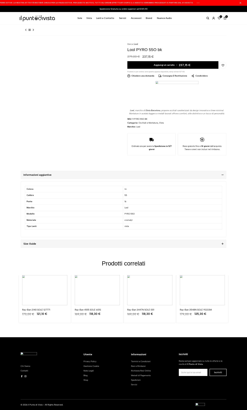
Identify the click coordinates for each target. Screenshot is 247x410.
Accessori (136, 18)
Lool (136, 44)
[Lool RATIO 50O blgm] (26, 30)
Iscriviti (218, 372)
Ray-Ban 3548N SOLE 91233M (196, 309)
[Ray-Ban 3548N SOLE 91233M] (202, 290)
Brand (149, 18)
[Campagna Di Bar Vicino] (242, 3)
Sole (79, 18)
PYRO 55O (130, 214)
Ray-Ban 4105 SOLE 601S (88, 309)
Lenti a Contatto (105, 18)
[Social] (22, 376)
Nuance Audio (164, 18)
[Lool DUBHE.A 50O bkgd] (33, 30)
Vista (89, 18)
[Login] (213, 18)
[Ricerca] (208, 18)
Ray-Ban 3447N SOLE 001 (140, 309)
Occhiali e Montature (148, 123)
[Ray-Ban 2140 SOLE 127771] (44, 290)
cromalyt (129, 220)
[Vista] (30, 30)
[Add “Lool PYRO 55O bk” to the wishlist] (222, 65)
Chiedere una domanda (142, 76)
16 (125, 201)
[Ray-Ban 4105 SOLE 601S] (97, 290)
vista (127, 226)
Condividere (201, 76)
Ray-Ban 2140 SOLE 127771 (36, 309)
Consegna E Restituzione (175, 76)
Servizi (122, 18)
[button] (219, 18)
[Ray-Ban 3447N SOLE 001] (149, 290)
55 (126, 195)
